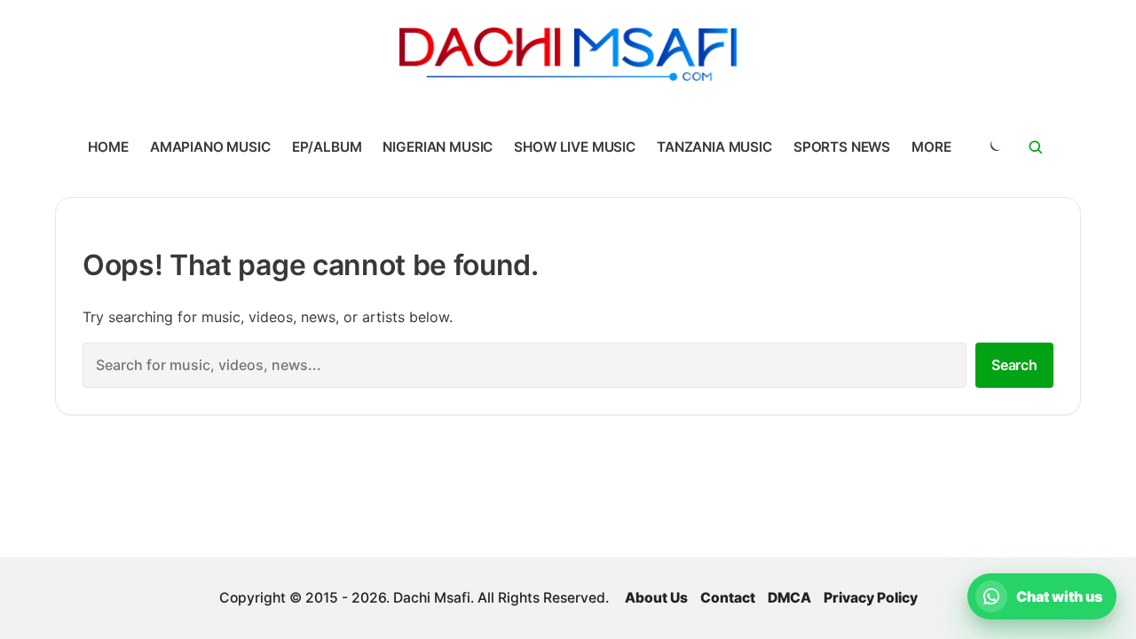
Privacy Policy (871, 597)
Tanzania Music (714, 146)
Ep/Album (327, 146)
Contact (727, 597)
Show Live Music (574, 146)
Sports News (841, 146)
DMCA (789, 597)
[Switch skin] (994, 147)
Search (1014, 365)
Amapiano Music (210, 146)
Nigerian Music (438, 146)
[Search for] (1036, 147)
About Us (656, 597)
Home (108, 146)
